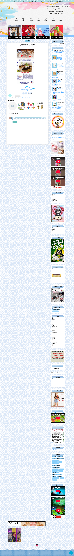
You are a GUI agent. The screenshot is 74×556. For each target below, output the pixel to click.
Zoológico (53, 233)
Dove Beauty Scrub (55, 135)
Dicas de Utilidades (56, 460)
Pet (52, 231)
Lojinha (42, 1)
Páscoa (23, 97)
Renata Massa (33, 553)
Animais (53, 228)
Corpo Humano (54, 332)
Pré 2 (53, 345)
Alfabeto (53, 327)
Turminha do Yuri (10, 5)
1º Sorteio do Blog (55, 319)
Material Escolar (54, 342)
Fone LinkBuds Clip (60, 79)
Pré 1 (53, 344)
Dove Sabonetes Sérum (60, 63)
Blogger (41, 553)
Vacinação (54, 201)
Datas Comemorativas (56, 309)
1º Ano (53, 318)
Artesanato (32, 1)
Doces (19, 97)
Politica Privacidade (55, 1)
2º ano (53, 320)
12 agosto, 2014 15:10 (43, 117)
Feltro (60, 474)
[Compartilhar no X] (17, 96)
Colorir (53, 331)
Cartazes (53, 330)
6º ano (53, 325)
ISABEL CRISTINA (17, 117)
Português (54, 343)
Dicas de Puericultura (55, 196)
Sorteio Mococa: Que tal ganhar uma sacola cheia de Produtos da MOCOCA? (60, 103)
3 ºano (53, 321)
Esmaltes (54, 476)
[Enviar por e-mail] (15, 96)
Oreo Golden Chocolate (60, 55)
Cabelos (54, 456)
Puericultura (54, 199)
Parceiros (21, 1)
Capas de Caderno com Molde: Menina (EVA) (60, 95)
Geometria (54, 336)
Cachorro (53, 230)
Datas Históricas (55, 311)
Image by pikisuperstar (57, 442)
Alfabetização (54, 326)
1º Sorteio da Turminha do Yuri (58, 50)
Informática (54, 338)
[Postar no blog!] (16, 96)
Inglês (53, 339)
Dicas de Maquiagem (56, 467)
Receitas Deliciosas (29, 97)
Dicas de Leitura (55, 463)
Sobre (14, 1)
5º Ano (53, 324)
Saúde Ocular (54, 200)
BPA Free (53, 194)
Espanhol (53, 333)
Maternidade (60, 476)
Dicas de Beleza (60, 456)
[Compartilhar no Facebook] (18, 96)
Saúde (54, 458)
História (53, 337)
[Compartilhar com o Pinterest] (19, 96)
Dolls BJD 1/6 (59, 87)
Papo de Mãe (54, 198)
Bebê (53, 195)
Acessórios (61, 469)
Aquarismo (54, 229)
